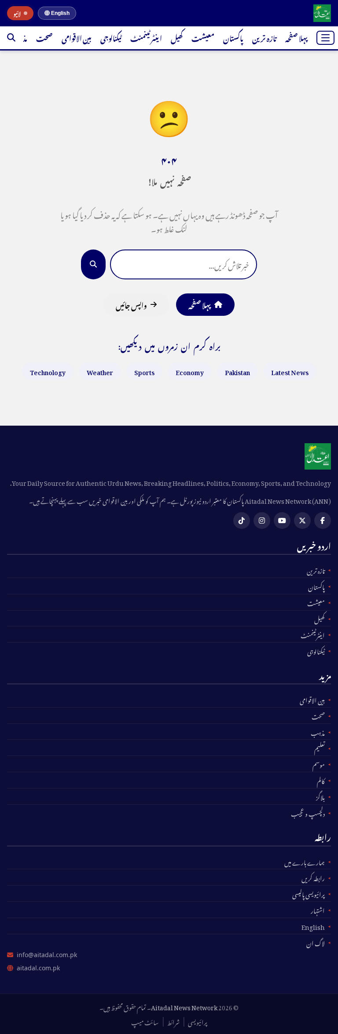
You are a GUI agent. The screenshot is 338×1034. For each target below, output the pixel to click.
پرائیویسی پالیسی (308, 893)
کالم (321, 780)
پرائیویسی (197, 1021)
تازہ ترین (264, 37)
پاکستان (233, 37)
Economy (190, 371)
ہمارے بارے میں (304, 861)
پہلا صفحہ (296, 37)
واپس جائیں (131, 304)
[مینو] (325, 38)
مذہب (318, 732)
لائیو (17, 13)
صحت (44, 37)
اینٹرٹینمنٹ (146, 37)
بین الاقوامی (77, 37)
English (60, 13)
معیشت (202, 37)
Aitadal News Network (184, 1006)
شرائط (173, 1021)
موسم (318, 764)
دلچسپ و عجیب (308, 812)
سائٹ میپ (145, 1021)
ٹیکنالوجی (110, 37)
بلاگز (320, 796)
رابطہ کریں (313, 877)
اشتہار (318, 909)
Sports (144, 371)
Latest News (290, 371)
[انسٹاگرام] (262, 520)
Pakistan (237, 371)
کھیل (177, 37)
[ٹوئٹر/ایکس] (302, 520)
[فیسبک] (322, 520)
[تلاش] (11, 37)
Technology (48, 371)
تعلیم (319, 747)
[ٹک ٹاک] (241, 520)
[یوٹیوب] (282, 520)
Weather (100, 371)
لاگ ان (315, 942)
